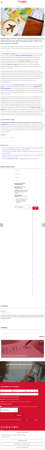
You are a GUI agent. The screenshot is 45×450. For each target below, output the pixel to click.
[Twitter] (4, 137)
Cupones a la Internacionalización (23, 55)
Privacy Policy (32, 263)
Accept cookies (22, 440)
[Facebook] (1, 137)
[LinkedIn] (10, 137)
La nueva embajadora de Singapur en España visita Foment (16, 158)
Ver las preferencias (22, 447)
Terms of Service (32, 282)
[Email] (13, 137)
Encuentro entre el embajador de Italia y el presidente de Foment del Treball (20, 151)
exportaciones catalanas (9, 122)
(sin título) (3, 311)
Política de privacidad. (23, 196)
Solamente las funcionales (22, 444)
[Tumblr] (8, 137)
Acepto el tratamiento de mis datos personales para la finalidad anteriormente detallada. (22, 200)
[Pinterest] (6, 137)
